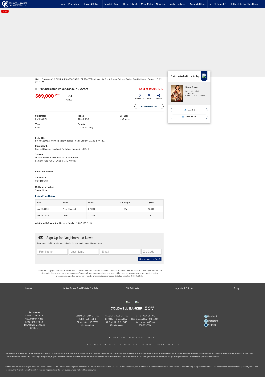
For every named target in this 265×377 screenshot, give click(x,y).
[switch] (139, 98)
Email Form (190, 117)
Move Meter (147, 4)
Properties (74, 5)
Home (62, 4)
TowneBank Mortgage (34, 325)
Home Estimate (130, 4)
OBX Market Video (34, 318)
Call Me (191, 110)
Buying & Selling (93, 5)
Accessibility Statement (138, 344)
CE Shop (34, 328)
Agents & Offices (198, 4)
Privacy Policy (112, 344)
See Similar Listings (149, 106)
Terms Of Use (93, 344)
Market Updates (178, 5)
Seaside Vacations (34, 315)
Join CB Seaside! (218, 5)
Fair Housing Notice (167, 344)
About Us (161, 5)
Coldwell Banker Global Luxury (246, 5)
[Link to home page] (16, 4)
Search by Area (112, 5)
